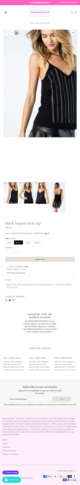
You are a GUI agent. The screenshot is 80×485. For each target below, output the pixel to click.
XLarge (37, 242)
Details (8, 280)
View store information (15, 273)
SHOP (4, 440)
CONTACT (6, 447)
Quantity (8, 247)
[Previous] (6, 33)
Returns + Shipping (10, 454)
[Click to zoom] (73, 33)
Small (9, 242)
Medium (18, 242)
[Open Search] (72, 12)
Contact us (9, 296)
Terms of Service (9, 451)
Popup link (20, 296)
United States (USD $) (68, 2)
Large (28, 242)
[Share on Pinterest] (13, 301)
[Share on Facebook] (7, 301)
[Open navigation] (12, 12)
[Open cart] (75, 12)
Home (32, 23)
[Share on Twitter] (10, 301)
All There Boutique (25, 478)
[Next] (11, 33)
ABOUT (5, 444)
